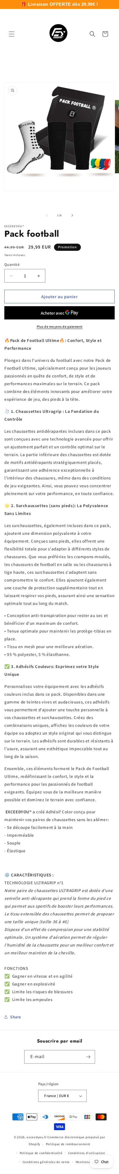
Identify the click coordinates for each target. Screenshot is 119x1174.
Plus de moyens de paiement (60, 326)
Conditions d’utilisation (86, 1153)
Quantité (12, 264)
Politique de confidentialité (41, 1153)
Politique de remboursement (68, 1144)
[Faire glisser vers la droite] (72, 215)
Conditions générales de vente (46, 1162)
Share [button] (15, 1016)
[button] (11, 34)
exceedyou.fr (37, 1137)
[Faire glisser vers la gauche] (46, 215)
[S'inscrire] (88, 1057)
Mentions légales (89, 1162)
